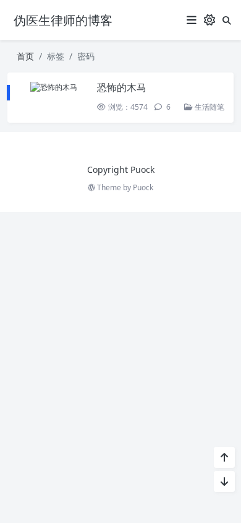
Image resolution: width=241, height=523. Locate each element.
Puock (143, 187)
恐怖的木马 (121, 87)
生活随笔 (208, 107)
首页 (25, 56)
